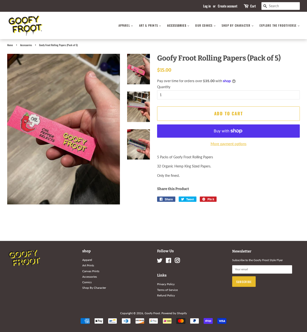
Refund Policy (166, 295)
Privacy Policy (166, 284)
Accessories (177, 25)
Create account (227, 5)
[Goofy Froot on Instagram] (177, 261)
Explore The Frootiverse (279, 25)
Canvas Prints (90, 271)
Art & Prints (149, 25)
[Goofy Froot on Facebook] (168, 261)
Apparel (124, 25)
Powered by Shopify (174, 313)
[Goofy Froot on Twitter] (159, 261)
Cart (253, 5)
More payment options (229, 143)
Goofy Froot (152, 313)
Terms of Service (167, 290)
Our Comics (204, 25)
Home (10, 45)
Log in (207, 5)
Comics (87, 282)
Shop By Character (237, 25)
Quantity (163, 87)
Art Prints (88, 265)
